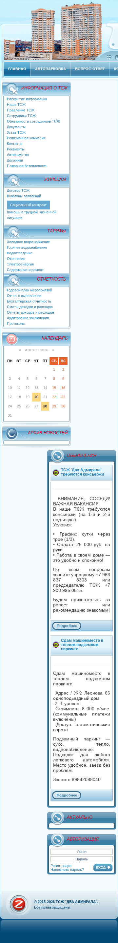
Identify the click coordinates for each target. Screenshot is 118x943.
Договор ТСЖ (18, 190)
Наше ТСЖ (16, 105)
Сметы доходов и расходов (30, 307)
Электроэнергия (20, 264)
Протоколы (16, 323)
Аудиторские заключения (28, 318)
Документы (16, 127)
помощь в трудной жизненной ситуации (31, 211)
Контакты (14, 144)
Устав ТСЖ (16, 132)
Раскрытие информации (27, 99)
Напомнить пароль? (67, 870)
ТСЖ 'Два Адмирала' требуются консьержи (82, 472)
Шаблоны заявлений (24, 196)
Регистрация (60, 866)
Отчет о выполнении (24, 296)
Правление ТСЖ (20, 110)
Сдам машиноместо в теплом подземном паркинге (82, 644)
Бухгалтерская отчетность (29, 301)
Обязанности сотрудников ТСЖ (33, 121)
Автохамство (18, 155)
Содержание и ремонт (25, 270)
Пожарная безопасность (27, 166)
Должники (15, 160)
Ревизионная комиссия (26, 138)
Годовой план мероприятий (29, 290)
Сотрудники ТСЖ (21, 116)
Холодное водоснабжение (28, 242)
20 (36, 397)
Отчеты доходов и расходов (30, 312)
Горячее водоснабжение (27, 247)
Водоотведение (19, 253)
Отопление (16, 259)
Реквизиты (16, 149)
